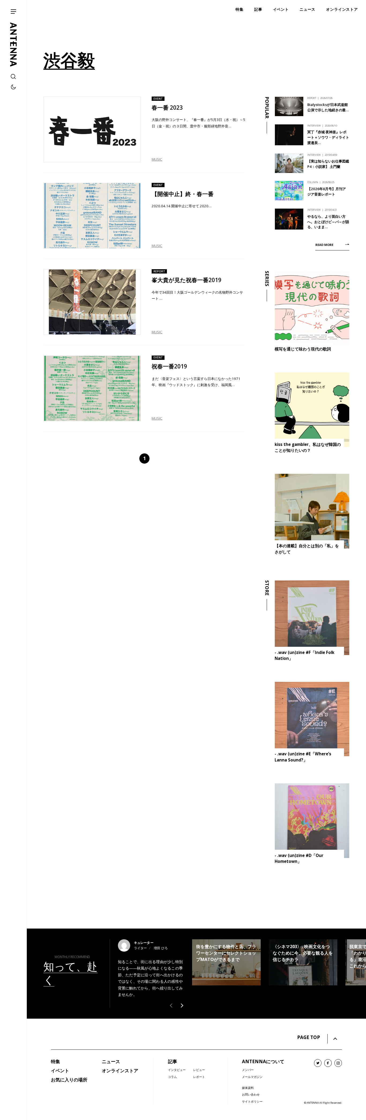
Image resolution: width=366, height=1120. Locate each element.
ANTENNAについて (263, 1061)
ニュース (111, 1061)
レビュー (199, 1070)
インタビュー (177, 1070)
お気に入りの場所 (69, 1080)
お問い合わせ (251, 1094)
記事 (172, 1061)
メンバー (248, 1070)
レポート (199, 1077)
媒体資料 (248, 1088)
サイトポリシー (252, 1101)
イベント (60, 1070)
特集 (55, 1061)
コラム (172, 1077)
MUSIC (157, 159)
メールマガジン (252, 1077)
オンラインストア (120, 1070)
